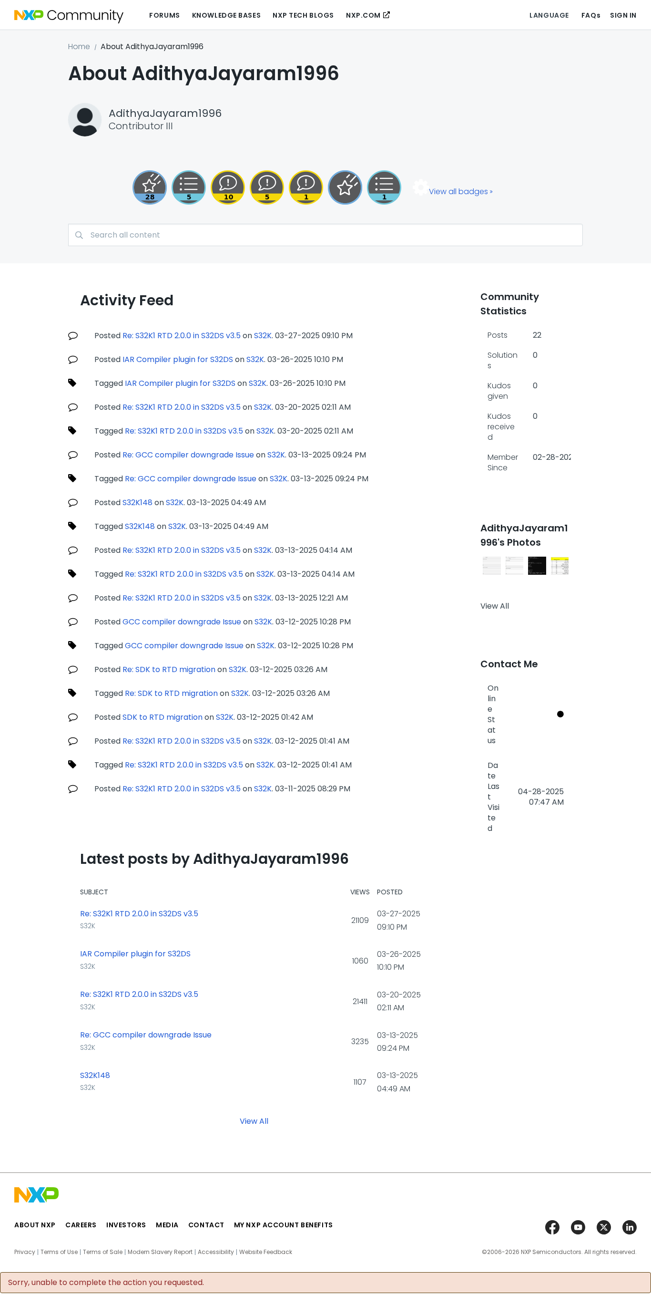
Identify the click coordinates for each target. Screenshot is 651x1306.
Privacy (24, 1252)
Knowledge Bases (226, 15)
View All (254, 1120)
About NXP (35, 1225)
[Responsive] (267, 187)
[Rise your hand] (384, 187)
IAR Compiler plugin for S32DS (177, 359)
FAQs (590, 15)
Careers (81, 1225)
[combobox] (325, 235)
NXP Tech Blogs (303, 15)
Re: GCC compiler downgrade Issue (188, 454)
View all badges (458, 191)
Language (549, 15)
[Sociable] (228, 187)
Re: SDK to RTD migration (168, 669)
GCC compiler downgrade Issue (181, 621)
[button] (492, 566)
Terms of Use (59, 1252)
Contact (206, 1225)
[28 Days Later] (149, 187)
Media (167, 1225)
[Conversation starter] (189, 187)
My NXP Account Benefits (283, 1225)
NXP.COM (363, 15)
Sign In (623, 15)
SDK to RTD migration (162, 717)
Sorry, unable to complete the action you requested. (106, 1282)
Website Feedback (265, 1252)
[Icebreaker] (306, 187)
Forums (164, 15)
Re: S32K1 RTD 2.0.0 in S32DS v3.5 (181, 335)
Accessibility (216, 1252)
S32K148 (137, 502)
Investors (126, 1225)
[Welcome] (345, 187)
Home (79, 46)
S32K (263, 335)
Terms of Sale (102, 1252)
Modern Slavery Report (160, 1252)
